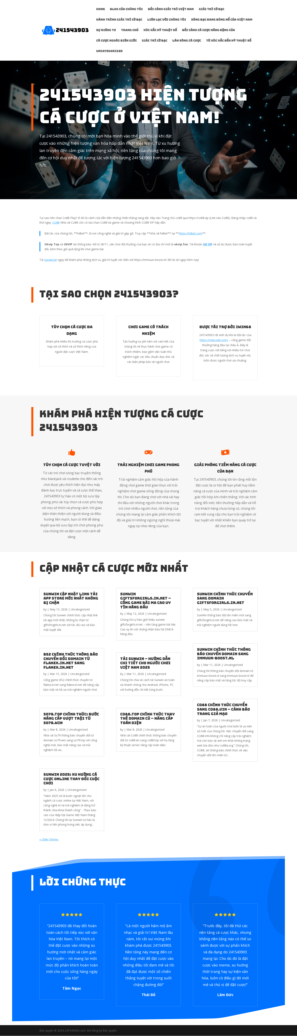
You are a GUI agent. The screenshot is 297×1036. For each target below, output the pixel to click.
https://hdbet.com (190, 233)
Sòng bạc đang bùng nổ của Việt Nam (221, 19)
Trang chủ (129, 30)
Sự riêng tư (106, 30)
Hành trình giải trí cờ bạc (119, 19)
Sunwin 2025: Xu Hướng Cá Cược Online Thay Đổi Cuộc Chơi (71, 778)
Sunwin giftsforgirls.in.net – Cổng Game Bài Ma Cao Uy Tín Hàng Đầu (145, 600)
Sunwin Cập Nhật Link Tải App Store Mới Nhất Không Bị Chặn (70, 598)
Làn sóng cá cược (186, 40)
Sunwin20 (50, 260)
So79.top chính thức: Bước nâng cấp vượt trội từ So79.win (71, 718)
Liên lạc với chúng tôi (166, 19)
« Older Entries (48, 839)
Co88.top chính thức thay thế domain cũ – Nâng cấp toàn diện (147, 718)
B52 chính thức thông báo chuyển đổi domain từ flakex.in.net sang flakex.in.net (70, 661)
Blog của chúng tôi (126, 9)
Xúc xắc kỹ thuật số (160, 30)
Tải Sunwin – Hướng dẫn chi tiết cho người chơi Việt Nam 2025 (145, 663)
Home (100, 9)
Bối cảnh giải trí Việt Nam (171, 9)
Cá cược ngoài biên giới (116, 40)
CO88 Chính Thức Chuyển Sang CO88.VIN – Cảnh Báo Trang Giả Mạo (223, 709)
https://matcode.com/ (214, 340)
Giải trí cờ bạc (211, 9)
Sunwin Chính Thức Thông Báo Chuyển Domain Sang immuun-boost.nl (224, 653)
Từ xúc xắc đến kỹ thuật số (228, 40)
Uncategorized (109, 51)
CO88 (56, 222)
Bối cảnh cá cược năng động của (208, 30)
